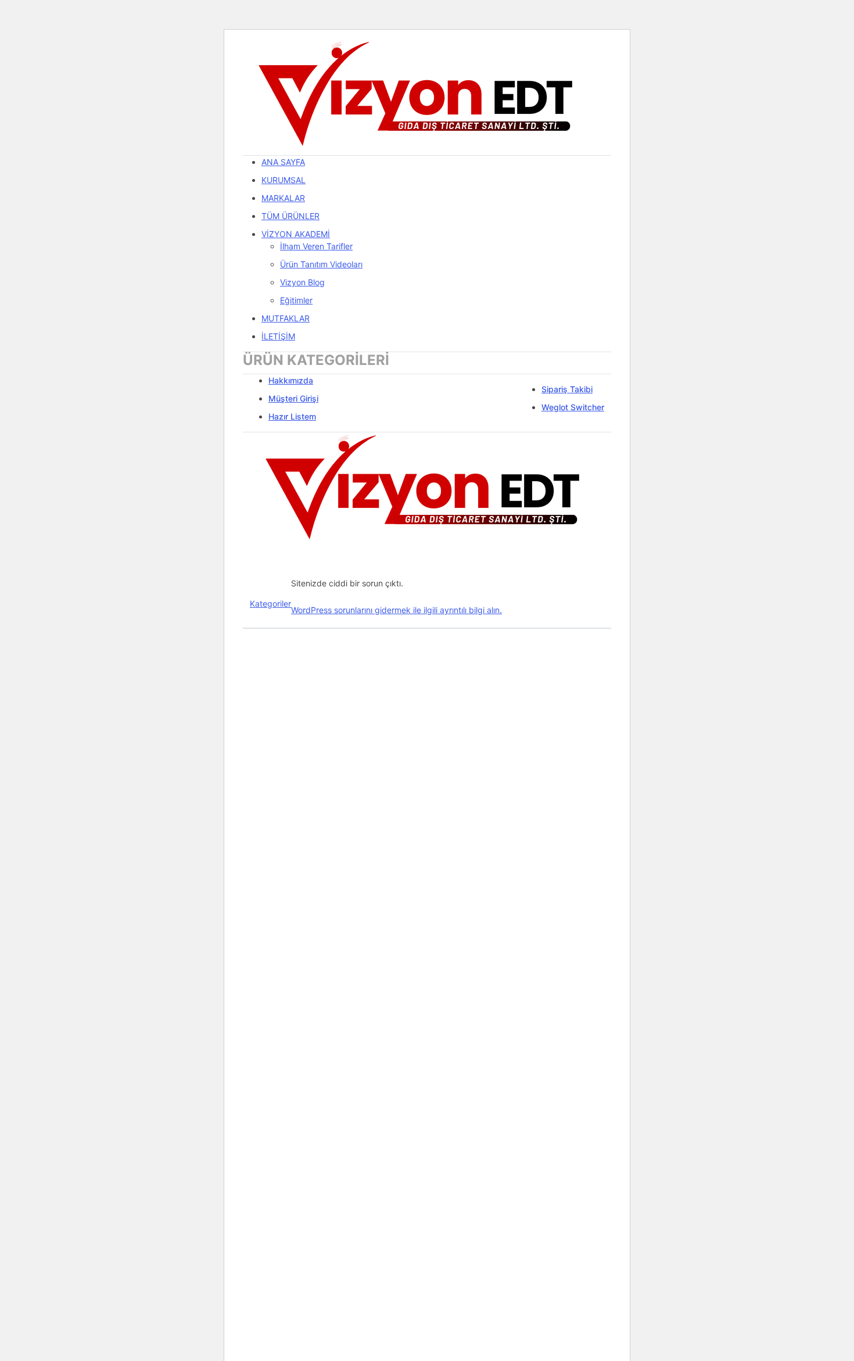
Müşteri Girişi (293, 398)
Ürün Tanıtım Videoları (321, 264)
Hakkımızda (290, 380)
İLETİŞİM (278, 336)
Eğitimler (296, 300)
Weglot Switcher (572, 407)
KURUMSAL (283, 180)
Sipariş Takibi (567, 389)
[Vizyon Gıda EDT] (417, 96)
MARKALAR (283, 198)
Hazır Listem (292, 416)
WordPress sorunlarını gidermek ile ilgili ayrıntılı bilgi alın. (396, 610)
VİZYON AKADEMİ (295, 234)
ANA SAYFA (283, 162)
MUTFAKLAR (285, 318)
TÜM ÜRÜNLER (290, 216)
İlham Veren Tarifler (316, 246)
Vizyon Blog (302, 282)
